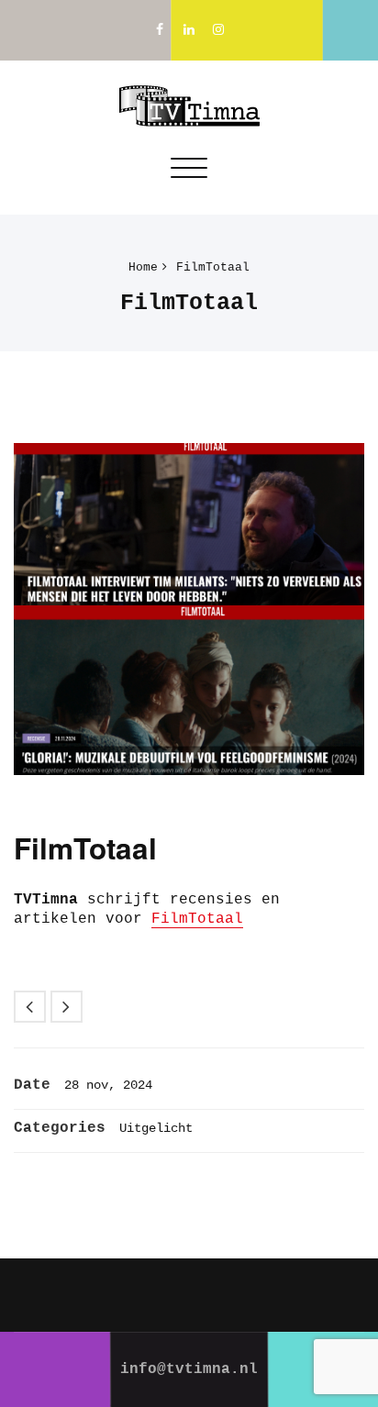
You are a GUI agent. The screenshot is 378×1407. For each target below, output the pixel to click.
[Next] (66, 1007)
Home (143, 267)
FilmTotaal (213, 267)
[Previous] (30, 1007)
